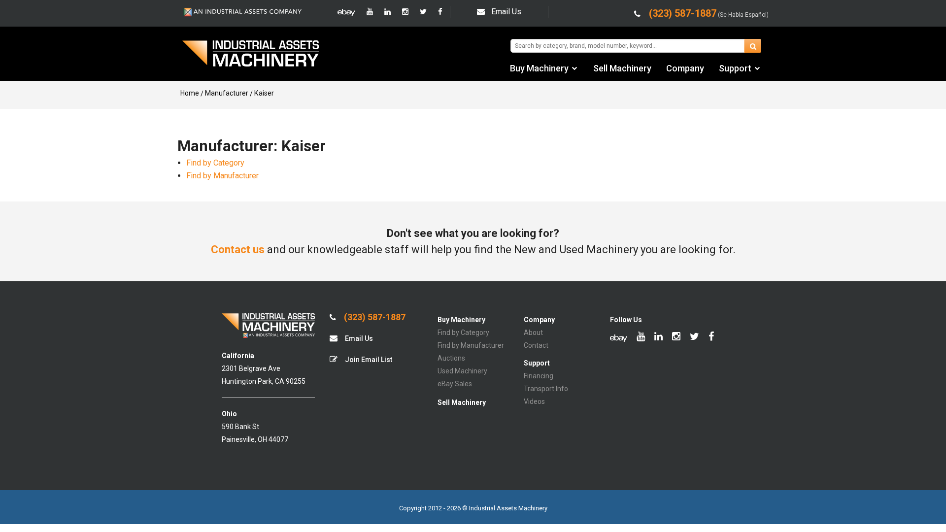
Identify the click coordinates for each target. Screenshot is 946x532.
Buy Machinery (539, 68)
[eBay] (346, 11)
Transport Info (546, 389)
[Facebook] (440, 11)
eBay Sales (455, 384)
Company (685, 68)
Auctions (451, 358)
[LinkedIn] (387, 11)
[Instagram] (405, 11)
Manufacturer (226, 93)
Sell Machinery (622, 68)
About (533, 332)
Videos (534, 401)
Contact (536, 345)
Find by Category (215, 162)
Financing (538, 376)
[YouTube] (370, 11)
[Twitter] (423, 11)
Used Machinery (462, 371)
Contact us (238, 249)
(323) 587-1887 (373, 317)
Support (735, 68)
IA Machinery (250, 54)
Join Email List (367, 360)
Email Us (506, 11)
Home (189, 93)
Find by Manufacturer (222, 175)
